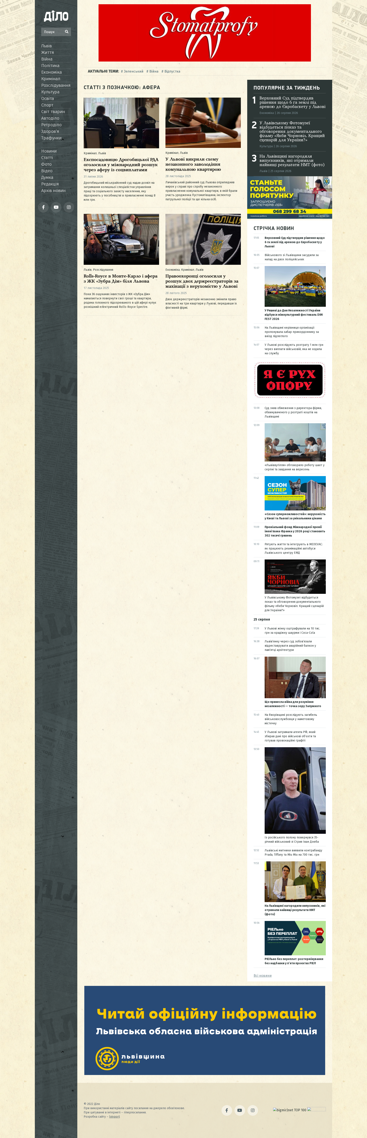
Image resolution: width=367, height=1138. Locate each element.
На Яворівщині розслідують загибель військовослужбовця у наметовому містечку (291, 719)
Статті (47, 157)
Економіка (51, 72)
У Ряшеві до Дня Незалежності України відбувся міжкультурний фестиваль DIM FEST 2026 (294, 315)
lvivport (114, 1116)
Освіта (47, 98)
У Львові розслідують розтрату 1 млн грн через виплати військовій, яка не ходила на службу (294, 349)
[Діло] (56, 15)
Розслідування (56, 85)
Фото (46, 164)
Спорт (47, 105)
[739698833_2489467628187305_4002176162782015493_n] (205, 60)
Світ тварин (53, 111)
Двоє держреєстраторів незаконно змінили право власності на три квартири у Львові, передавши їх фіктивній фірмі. (201, 303)
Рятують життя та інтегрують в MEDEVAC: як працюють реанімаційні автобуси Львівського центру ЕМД (294, 548)
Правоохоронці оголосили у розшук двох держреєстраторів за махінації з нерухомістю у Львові (201, 281)
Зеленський (133, 71)
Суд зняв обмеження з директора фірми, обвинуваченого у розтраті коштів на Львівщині (293, 412)
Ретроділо (51, 125)
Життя (47, 52)
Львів (46, 46)
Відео (46, 171)
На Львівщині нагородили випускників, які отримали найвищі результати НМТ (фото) (292, 160)
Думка (47, 177)
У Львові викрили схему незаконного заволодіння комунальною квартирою (193, 164)
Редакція (50, 184)
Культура (50, 92)
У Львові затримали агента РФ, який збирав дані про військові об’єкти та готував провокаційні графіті (290, 736)
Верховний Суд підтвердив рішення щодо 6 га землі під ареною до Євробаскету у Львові (292, 102)
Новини (49, 151)
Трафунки (51, 138)
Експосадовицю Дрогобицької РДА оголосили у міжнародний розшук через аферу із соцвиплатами (121, 165)
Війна (46, 59)
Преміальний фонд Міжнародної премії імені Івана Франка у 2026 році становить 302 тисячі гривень (295, 531)
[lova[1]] (204, 1074)
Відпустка (172, 71)
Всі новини (263, 976)
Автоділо (50, 118)
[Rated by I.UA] (316, 1110)
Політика (50, 65)
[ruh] (290, 398)
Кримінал (50, 78)
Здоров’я (50, 131)
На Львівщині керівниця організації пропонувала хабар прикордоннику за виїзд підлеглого (292, 332)
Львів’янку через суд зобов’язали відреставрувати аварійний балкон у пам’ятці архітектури (290, 646)
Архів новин (53, 190)
